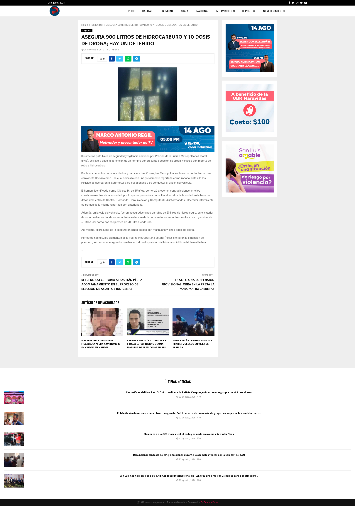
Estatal (185, 11)
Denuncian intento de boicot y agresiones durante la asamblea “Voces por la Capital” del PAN (189, 455)
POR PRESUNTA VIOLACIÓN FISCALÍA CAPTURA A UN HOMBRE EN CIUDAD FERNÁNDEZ (100, 343)
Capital (147, 11)
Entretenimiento (273, 11)
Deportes (248, 11)
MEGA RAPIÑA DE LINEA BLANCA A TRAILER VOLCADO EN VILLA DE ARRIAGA (192, 343)
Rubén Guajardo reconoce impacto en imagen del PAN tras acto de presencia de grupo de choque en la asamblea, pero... (189, 413)
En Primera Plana (209, 502)
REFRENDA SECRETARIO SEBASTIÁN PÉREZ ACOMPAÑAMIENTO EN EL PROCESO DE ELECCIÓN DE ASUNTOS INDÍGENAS (111, 284)
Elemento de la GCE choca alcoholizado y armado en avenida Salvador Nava (189, 434)
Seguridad (166, 11)
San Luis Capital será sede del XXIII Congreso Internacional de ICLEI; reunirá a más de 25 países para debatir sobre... (189, 476)
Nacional (202, 11)
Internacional (225, 11)
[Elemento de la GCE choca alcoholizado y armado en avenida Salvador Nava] (14, 439)
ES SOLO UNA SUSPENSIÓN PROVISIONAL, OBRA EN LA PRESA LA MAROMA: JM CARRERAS (187, 284)
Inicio (132, 11)
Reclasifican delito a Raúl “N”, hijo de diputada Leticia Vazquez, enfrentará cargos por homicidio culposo (188, 392)
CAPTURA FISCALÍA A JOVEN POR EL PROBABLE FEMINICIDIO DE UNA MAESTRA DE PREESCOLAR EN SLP (147, 343)
